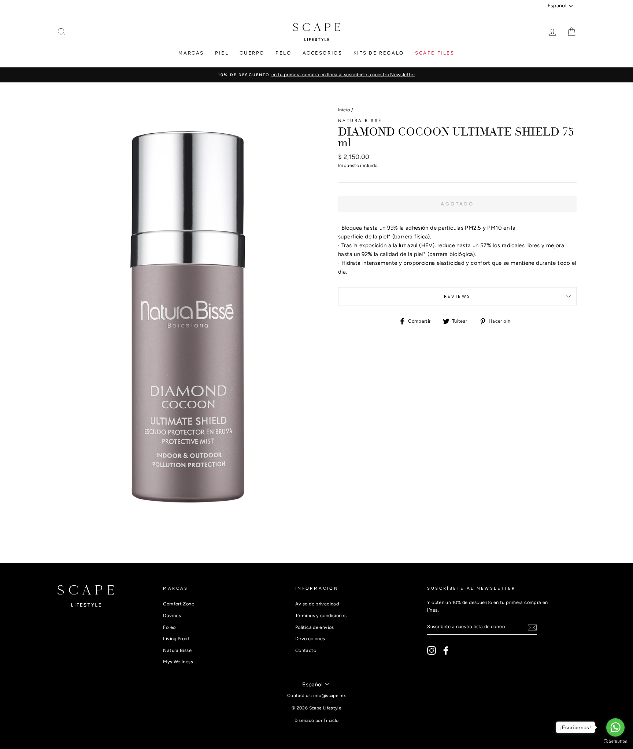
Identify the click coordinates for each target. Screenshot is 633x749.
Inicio (344, 109)
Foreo (169, 627)
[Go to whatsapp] (615, 727)
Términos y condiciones (321, 615)
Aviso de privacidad (317, 604)
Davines (172, 615)
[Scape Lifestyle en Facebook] (445, 650)
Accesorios (323, 53)
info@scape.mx (329, 695)
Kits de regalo (378, 53)
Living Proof (176, 638)
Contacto (305, 650)
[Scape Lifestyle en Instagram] (431, 650)
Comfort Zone (178, 604)
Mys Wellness (178, 661)
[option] (316, 74)
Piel (222, 53)
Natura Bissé (360, 120)
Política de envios (314, 627)
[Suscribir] (532, 627)
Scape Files (435, 53)
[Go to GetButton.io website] (615, 741)
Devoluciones (310, 638)
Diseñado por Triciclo (317, 720)
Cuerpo (252, 53)
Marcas (191, 53)
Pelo (283, 53)
